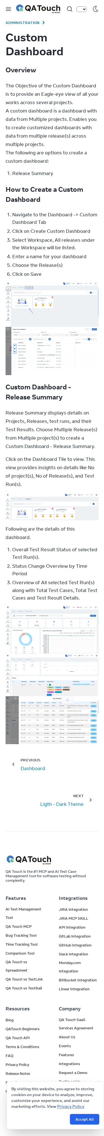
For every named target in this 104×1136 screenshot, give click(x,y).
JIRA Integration (73, 909)
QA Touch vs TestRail (24, 988)
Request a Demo (73, 1072)
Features (66, 1055)
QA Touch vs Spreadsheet (16, 966)
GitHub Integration (75, 945)
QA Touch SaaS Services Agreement (76, 1023)
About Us (67, 1037)
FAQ (9, 1055)
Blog (10, 1020)
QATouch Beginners (23, 1029)
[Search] (69, 9)
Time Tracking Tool (21, 944)
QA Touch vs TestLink (24, 979)
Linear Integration (74, 989)
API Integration (72, 927)
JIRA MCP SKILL (73, 918)
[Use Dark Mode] (95, 9)
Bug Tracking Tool (21, 935)
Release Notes (18, 1073)
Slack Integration (73, 954)
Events (65, 1046)
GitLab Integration (75, 936)
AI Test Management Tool (23, 913)
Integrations (69, 1063)
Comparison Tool (20, 953)
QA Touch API (18, 1038)
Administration (23, 22)
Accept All (84, 1119)
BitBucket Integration (78, 980)
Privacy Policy (70, 1106)
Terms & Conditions (22, 1046)
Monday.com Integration (70, 966)
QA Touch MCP (19, 926)
